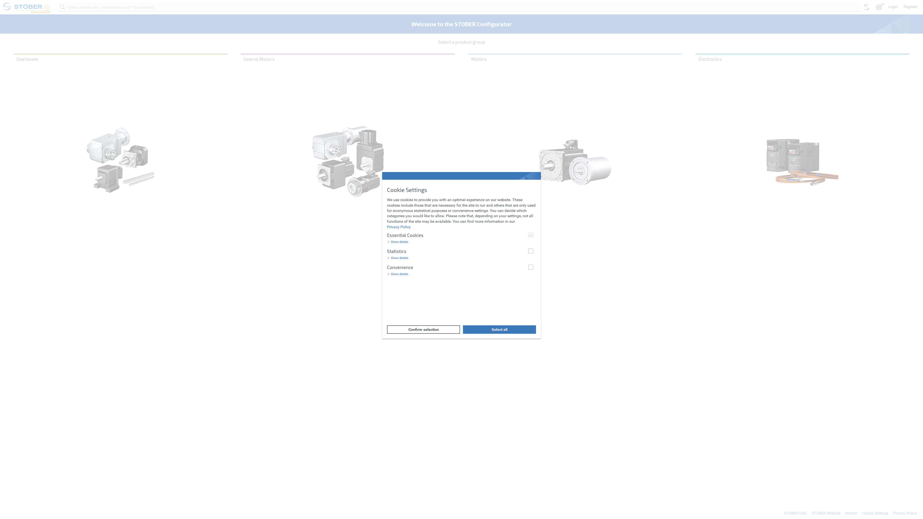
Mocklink (7, 2)
